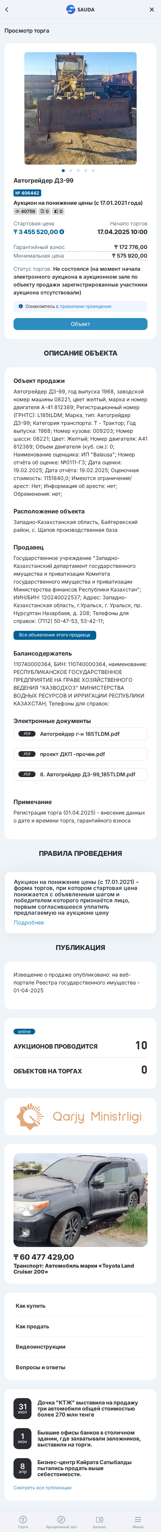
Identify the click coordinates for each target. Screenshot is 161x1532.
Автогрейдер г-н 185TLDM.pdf (79, 734)
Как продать (32, 1326)
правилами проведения (86, 306)
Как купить (30, 1305)
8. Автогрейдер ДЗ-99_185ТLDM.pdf (87, 774)
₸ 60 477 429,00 (43, 1257)
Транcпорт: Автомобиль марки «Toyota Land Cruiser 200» (73, 1268)
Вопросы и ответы (41, 1367)
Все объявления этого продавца (54, 635)
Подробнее (29, 922)
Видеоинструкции (41, 1346)
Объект (80, 324)
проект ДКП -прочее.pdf (72, 754)
